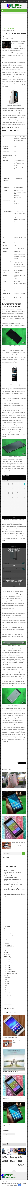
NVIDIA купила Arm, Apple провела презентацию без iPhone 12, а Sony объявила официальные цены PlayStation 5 (14, 889)
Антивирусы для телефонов (10, 933)
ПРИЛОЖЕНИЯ (7, 945)
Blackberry (7, 977)
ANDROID (7, 956)
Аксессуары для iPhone (12, 973)
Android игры (10, 959)
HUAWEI (18, 28)
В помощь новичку (8, 935)
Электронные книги (8, 1004)
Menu (3, 10)
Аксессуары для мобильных (10, 931)
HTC (6, 979)
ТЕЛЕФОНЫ (11, 28)
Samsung (7, 991)
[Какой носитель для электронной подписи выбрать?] (14, 1151)
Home (5, 28)
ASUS (6, 975)
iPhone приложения (11, 971)
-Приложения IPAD (9, 946)
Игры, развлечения (9, 950)
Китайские (7, 998)
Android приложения (11, 961)
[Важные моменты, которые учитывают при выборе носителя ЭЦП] (6, 1151)
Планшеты (6, 943)
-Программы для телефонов (11, 948)
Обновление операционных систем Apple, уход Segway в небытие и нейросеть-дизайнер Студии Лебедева (14, 894)
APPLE (7, 964)
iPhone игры (9, 969)
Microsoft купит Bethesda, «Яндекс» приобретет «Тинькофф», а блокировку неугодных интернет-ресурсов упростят (13, 884)
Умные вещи (7, 1000)
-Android (9, 957)
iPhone (8, 965)
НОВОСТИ (6, 941)
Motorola (7, 987)
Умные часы (7, 1002)
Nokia (6, 989)
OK (19, 1185)
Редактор (14, 845)
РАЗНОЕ (6, 952)
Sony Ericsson (8, 994)
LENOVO (7, 983)
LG (6, 985)
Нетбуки (6, 939)
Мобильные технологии (9, 937)
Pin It (10, 765)
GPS (5, 928)
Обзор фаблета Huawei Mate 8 (18, 1041)
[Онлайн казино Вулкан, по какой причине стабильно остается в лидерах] (22, 1151)
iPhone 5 (9, 967)
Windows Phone (9, 996)
